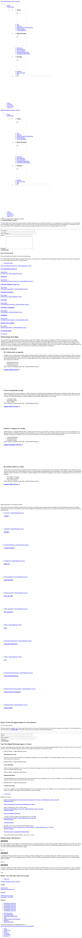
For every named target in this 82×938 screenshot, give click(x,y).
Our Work (9, 104)
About (8, 103)
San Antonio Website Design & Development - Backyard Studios (17, 926)
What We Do (10, 7)
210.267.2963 (14, 729)
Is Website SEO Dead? (9, 822)
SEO (18, 24)
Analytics (19, 26)
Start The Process (7, 793)
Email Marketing (21, 49)
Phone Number (5, 233)
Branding (19, 71)
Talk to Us (6, 879)
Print (18, 74)
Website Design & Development (25, 27)
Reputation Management (23, 52)
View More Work (8, 263)
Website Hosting (21, 29)
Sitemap (27, 924)
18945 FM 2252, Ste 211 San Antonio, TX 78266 (7, 896)
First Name (4, 230)
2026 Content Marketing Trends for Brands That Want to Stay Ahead (19, 804)
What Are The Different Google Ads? (12, 813)
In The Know (10, 106)
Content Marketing (21, 30)
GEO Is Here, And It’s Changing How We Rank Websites (16, 831)
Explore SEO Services (11, 406)
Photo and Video (21, 72)
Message (3, 248)
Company (3, 739)
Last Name (4, 232)
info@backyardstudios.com (7, 889)
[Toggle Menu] (4, 4)
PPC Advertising (21, 50)
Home (8, 5)
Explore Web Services (11, 369)
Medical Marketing (8, 922)
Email (2, 235)
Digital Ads (19, 48)
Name (2, 734)
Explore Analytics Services (12, 444)
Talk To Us (10, 107)
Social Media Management (23, 53)
